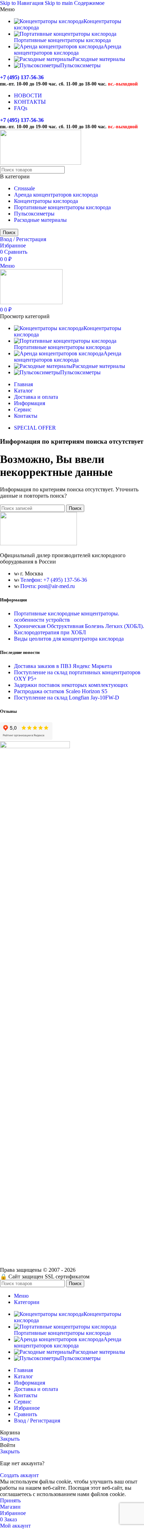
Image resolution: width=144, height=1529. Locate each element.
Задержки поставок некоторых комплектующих (71, 685)
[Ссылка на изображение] (38, 543)
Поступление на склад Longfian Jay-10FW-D (66, 698)
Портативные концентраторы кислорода (62, 207)
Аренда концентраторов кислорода (56, 195)
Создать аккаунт (19, 1475)
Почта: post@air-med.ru (47, 586)
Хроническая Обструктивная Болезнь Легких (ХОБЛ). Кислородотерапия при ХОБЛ (79, 629)
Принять (10, 1500)
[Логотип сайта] (40, 163)
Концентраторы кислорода (46, 201)
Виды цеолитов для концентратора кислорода (69, 639)
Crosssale (24, 188)
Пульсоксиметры (34, 214)
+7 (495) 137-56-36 (22, 77)
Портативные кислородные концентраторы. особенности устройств (66, 616)
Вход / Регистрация (37, 1421)
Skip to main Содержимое (75, 3)
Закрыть (10, 1439)
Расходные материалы (40, 220)
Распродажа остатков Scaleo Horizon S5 (60, 691)
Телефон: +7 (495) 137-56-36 (53, 580)
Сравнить (25, 1414)
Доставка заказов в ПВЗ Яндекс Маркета (63, 666)
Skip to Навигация (22, 3)
